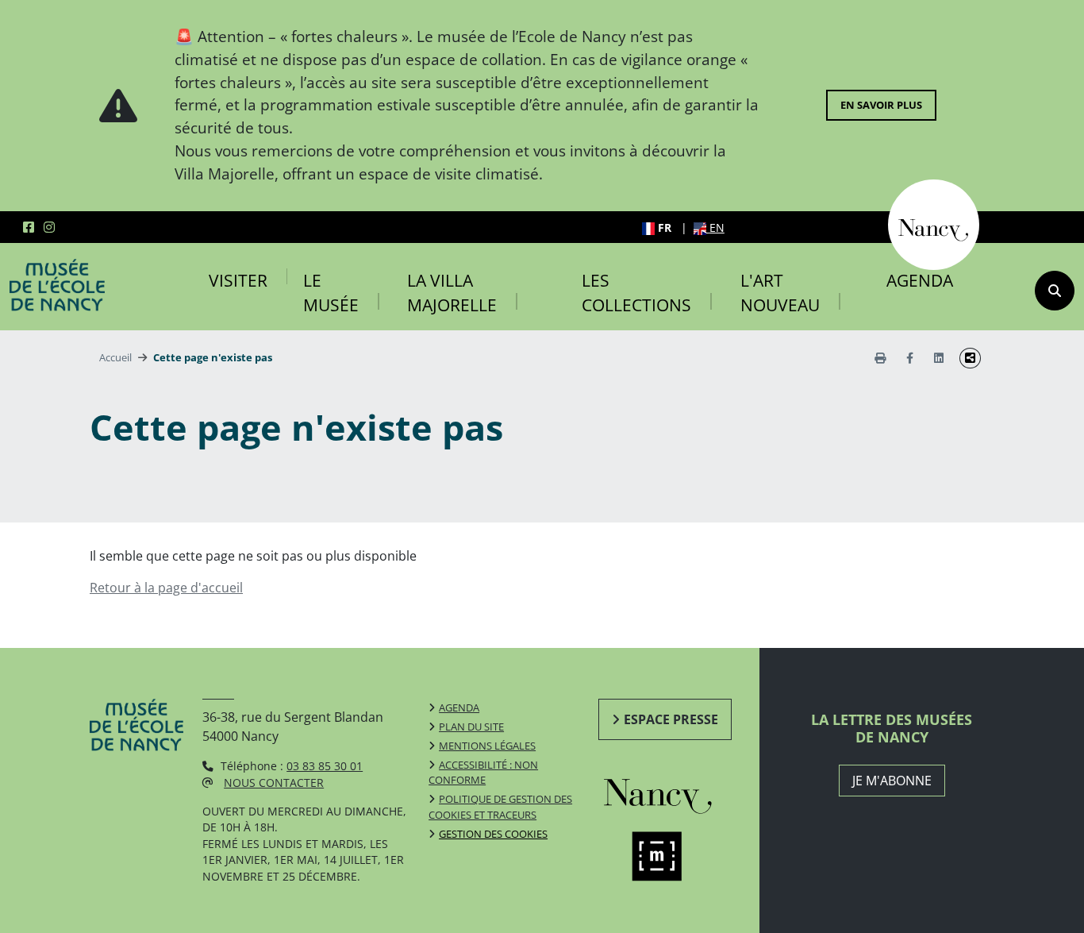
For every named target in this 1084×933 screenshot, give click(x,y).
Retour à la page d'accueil (166, 587)
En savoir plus (881, 105)
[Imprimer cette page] (880, 358)
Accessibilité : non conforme (483, 773)
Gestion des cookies (493, 834)
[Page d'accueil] (57, 285)
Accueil (115, 357)
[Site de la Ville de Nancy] (673, 793)
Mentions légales (487, 745)
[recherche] (1054, 290)
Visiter (238, 280)
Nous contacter (274, 782)
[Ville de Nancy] (933, 223)
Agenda (919, 280)
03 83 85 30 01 (324, 765)
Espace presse (671, 719)
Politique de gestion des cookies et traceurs (500, 807)
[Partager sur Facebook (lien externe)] (909, 358)
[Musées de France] (673, 857)
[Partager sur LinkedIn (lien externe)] (938, 358)
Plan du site (471, 726)
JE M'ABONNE (892, 780)
